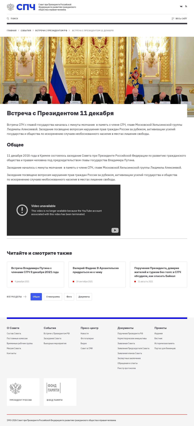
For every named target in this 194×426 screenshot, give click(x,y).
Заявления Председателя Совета (133, 348)
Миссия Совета (14, 348)
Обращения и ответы (128, 363)
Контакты (11, 353)
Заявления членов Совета (130, 353)
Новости (85, 333)
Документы (84, 296)
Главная (11, 30)
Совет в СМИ (87, 348)
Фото (69, 296)
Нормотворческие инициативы (132, 338)
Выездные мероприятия (55, 343)
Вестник (158, 338)
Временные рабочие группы (20, 343)
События (26, 30)
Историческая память (165, 343)
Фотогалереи (87, 338)
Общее (36, 296)
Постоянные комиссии (17, 338)
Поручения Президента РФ (130, 333)
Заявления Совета (126, 343)
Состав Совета (14, 333)
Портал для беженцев (165, 348)
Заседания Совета (52, 338)
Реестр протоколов (127, 368)
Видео (84, 343)
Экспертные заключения (129, 358)
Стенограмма (53, 296)
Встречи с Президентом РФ (51, 30)
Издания (159, 333)
